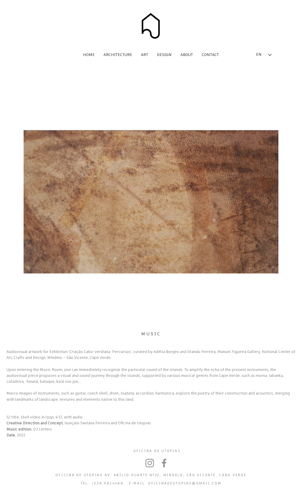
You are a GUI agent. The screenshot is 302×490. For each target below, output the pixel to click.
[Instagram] (149, 463)
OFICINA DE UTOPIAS (157, 451)
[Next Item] (269, 201)
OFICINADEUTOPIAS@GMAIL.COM (184, 483)
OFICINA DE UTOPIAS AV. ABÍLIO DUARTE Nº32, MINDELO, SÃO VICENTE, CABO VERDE (150, 475)
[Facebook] (164, 463)
